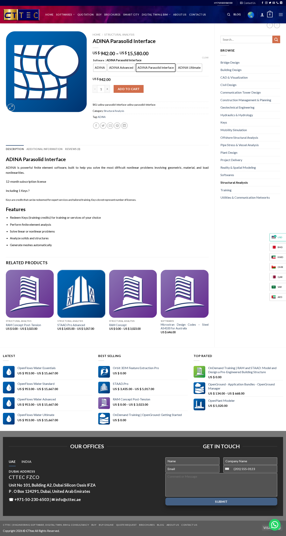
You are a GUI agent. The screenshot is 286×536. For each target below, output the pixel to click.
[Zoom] (11, 107)
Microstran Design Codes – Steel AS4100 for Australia (185, 326)
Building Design (230, 70)
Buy (99, 14)
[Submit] (276, 39)
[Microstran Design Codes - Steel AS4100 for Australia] (185, 294)
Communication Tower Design (240, 92)
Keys (223, 122)
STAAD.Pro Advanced (71, 325)
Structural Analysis (234, 182)
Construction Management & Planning (245, 100)
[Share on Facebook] (96, 125)
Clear (205, 57)
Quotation (85, 14)
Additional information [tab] (44, 149)
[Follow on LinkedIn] (281, 3)
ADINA (102, 116)
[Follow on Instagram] (266, 3)
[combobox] (228, 468)
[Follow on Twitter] (270, 3)
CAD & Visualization (234, 77)
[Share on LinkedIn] (124, 125)
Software (98, 60)
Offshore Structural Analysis (239, 137)
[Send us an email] (274, 3)
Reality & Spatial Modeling (238, 167)
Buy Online (106, 524)
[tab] (12, 461)
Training (226, 190)
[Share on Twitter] (103, 125)
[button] (275, 525)
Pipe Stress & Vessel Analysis (239, 145)
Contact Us (197, 14)
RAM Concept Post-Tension (23, 325)
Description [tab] (15, 149)
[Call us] (277, 3)
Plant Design (228, 152)
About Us (179, 14)
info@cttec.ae (68, 499)
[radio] (99, 68)
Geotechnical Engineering (237, 107)
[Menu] (280, 14)
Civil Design (228, 85)
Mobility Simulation (233, 130)
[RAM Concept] (133, 294)
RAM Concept (118, 325)
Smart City (131, 14)
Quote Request (126, 524)
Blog (160, 524)
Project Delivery (231, 160)
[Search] (228, 14)
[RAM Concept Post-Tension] (30, 294)
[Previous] (6, 305)
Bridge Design (230, 62)
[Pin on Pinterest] (117, 125)
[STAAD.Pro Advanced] (81, 294)
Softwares (64, 14)
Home (49, 14)
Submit (221, 501)
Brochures (112, 14)
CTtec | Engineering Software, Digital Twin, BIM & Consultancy (46, 524)
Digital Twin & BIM (155, 14)
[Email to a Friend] (110, 125)
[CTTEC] (21, 15)
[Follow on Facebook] (262, 3)
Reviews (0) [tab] (72, 149)
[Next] (208, 305)
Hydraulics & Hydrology (236, 115)
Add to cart (129, 89)
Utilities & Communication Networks (245, 197)
